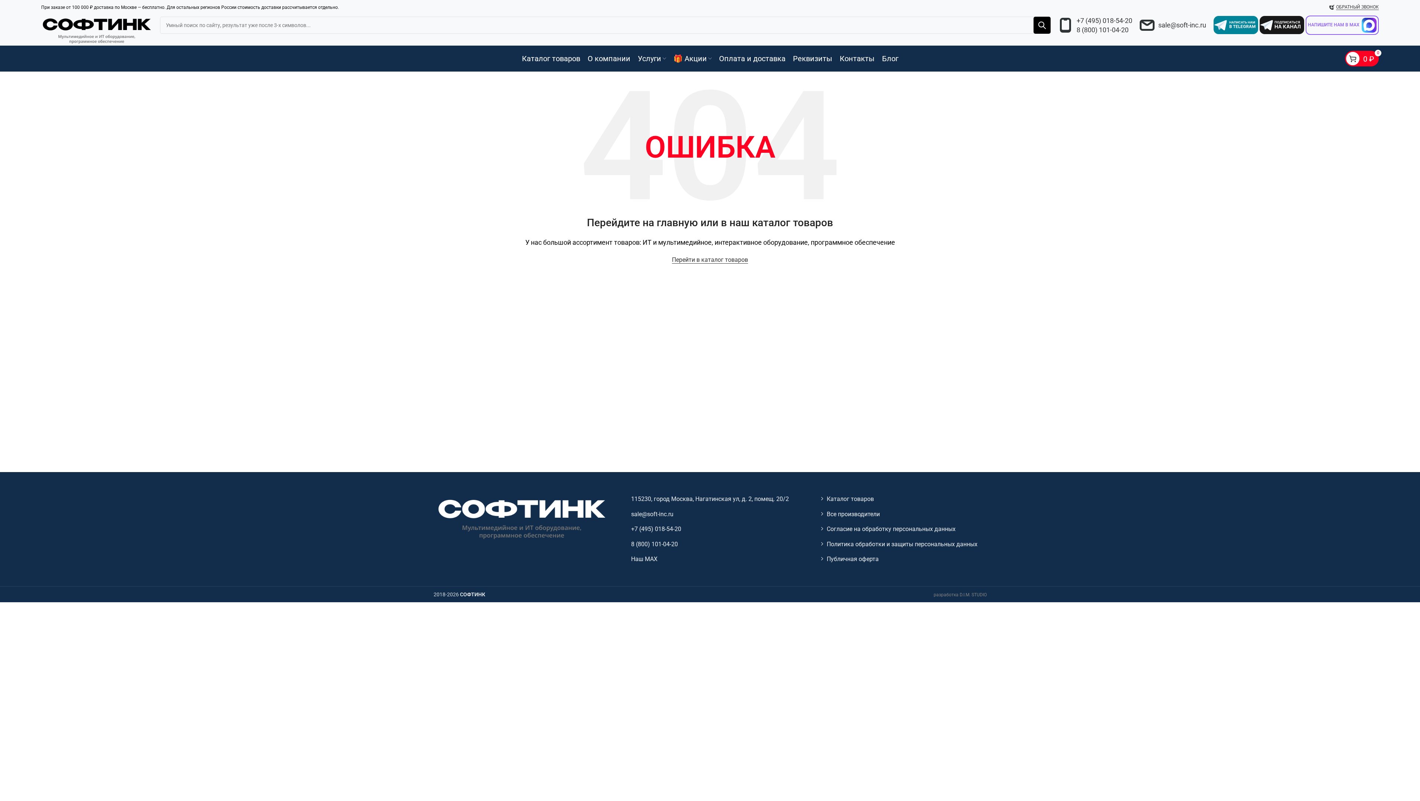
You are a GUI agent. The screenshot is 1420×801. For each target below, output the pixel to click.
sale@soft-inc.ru (1182, 25)
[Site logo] (97, 29)
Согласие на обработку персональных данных (891, 529)
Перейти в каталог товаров (710, 259)
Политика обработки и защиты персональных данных (902, 544)
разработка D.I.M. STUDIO (960, 594)
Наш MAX (644, 559)
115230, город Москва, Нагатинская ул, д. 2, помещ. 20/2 (710, 498)
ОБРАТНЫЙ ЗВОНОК (1357, 7)
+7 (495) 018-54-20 (1104, 20)
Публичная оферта (853, 559)
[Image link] (521, 518)
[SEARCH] (1042, 25)
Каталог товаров (850, 498)
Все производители (853, 514)
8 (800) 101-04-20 (1103, 30)
